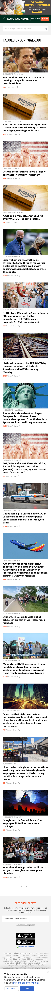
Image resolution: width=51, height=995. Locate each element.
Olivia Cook (17, 121)
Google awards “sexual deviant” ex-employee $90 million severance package (23, 823)
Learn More (11, 989)
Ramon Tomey (18, 74)
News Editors (18, 410)
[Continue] (46, 919)
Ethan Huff (17, 360)
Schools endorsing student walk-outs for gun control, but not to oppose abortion (24, 870)
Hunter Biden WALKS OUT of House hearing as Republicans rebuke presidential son (23, 80)
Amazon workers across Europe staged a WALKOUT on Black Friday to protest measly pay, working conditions (25, 127)
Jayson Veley (18, 864)
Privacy (14, 955)
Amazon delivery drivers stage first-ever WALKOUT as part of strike (23, 217)
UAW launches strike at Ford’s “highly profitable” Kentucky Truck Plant (24, 173)
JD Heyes (17, 256)
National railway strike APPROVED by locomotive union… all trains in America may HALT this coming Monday (24, 368)
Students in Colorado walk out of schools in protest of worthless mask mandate (24, 619)
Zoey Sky (16, 168)
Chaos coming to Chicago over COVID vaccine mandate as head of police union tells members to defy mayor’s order (24, 518)
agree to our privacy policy (26, 982)
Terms (20, 955)
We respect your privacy (26, 925)
